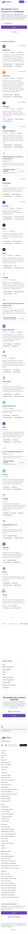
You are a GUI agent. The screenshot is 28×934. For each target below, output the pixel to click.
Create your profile (5, 775)
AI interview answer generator (8, 890)
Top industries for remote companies (10, 868)
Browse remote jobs (6, 777)
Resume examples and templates (9, 789)
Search (14, 27)
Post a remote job (5, 827)
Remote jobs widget (6, 798)
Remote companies (13, 623)
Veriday (4, 595)
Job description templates (7, 831)
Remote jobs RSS (5, 796)
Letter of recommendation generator (10, 897)
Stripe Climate (6, 730)
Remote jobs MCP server (7, 876)
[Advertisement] (14, 37)
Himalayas (4, 623)
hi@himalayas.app (5, 741)
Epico (4, 229)
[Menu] (25, 2)
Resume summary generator (8, 883)
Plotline (4, 355)
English (14, 929)
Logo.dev (9, 926)
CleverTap (5, 547)
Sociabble (5, 206)
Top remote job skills (6, 858)
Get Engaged (6, 183)
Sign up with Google (15, 711)
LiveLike (4, 474)
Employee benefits (5, 762)
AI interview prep (5, 818)
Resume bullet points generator (8, 885)
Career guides (4, 787)
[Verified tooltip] (15, 405)
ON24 (4, 427)
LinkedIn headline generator (8, 892)
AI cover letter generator (7, 814)
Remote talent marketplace (7, 836)
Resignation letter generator (8, 894)
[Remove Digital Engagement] (12, 23)
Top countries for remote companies (10, 865)
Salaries (12, 78)
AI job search (4, 782)
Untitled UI (19, 925)
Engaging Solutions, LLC (9, 525)
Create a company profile (7, 843)
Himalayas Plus (5, 807)
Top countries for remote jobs (8, 861)
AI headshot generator (6, 816)
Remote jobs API (5, 873)
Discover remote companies (8, 780)
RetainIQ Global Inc (8, 406)
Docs (2, 757)
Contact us (4, 769)
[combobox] (20, 23)
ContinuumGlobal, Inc (9, 131)
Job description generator (7, 829)
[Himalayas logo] (6, 2)
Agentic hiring (4, 841)
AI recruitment (4, 838)
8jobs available (22, 45)
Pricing (2, 845)
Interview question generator (8, 834)
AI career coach (5, 821)
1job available (22, 126)
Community (4, 755)
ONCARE (5, 499)
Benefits (12, 52)
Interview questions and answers (9, 794)
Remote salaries (5, 854)
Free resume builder (6, 880)
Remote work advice (6, 784)
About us (3, 753)
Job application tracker (7, 809)
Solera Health (6, 381)
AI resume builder (5, 811)
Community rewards (6, 801)
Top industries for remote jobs (8, 863)
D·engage (5, 277)
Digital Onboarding (8, 330)
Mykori (4, 253)
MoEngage (5, 106)
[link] (4, 624)
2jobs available (22, 102)
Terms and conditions (6, 764)
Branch (4, 572)
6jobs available (22, 71)
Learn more (21, 171)
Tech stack (19, 52)
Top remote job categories (7, 856)
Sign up (14, 715)
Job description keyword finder (8, 878)
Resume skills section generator (9, 887)
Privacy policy (4, 767)
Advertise (3, 848)
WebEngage (6, 50)
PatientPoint (6, 76)
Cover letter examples (6, 791)
